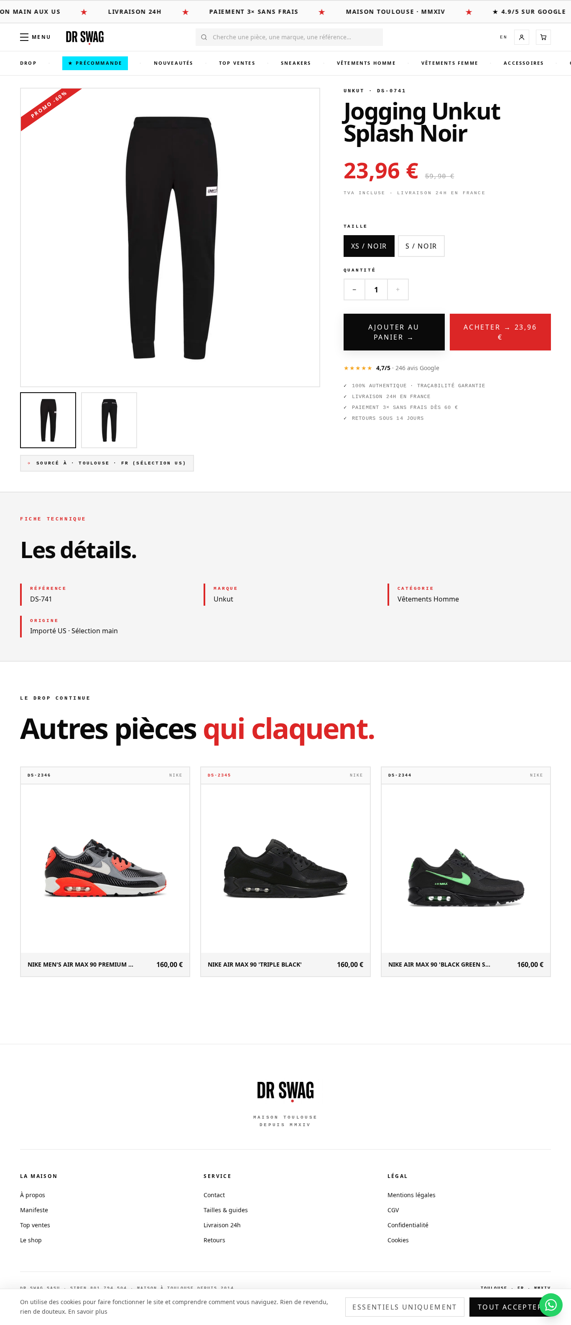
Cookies (398, 1240)
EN (503, 37)
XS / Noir (369, 246)
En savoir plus (87, 1311)
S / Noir (421, 246)
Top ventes (237, 63)
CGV (393, 1210)
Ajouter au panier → (394, 332)
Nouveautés (174, 63)
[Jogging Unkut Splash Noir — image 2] (109, 420)
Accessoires (524, 63)
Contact (214, 1195)
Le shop (31, 1240)
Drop (28, 63)
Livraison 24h (222, 1225)
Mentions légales (411, 1195)
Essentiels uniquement (404, 1307)
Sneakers (296, 63)
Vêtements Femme (449, 63)
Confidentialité (407, 1225)
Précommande (95, 63)
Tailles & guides (226, 1210)
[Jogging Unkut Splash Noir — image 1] (48, 420)
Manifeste (34, 1210)
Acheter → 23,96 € (500, 332)
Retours (214, 1240)
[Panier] (543, 37)
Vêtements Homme (366, 63)
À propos (32, 1195)
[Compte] (521, 37)
